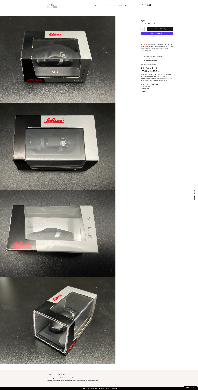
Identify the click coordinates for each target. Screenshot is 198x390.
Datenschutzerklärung (93, 380)
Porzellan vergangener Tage (120, 5)
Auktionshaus (76, 5)
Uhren (82, 5)
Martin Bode (147, 86)
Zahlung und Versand (82, 380)
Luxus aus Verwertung (91, 5)
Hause (142, 64)
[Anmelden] (142, 5)
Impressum (54, 378)
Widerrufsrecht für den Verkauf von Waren (68, 378)
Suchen (49, 378)
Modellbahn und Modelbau (152, 84)
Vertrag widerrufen (190, 387)
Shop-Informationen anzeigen (150, 60)
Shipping (150, 23)
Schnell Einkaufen (194, 195)
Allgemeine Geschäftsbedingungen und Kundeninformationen (61, 380)
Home (62, 5)
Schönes (68, 5)
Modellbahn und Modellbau (104, 5)
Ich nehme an (114, 388)
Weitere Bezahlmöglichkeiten (157, 36)
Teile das (144, 91)
